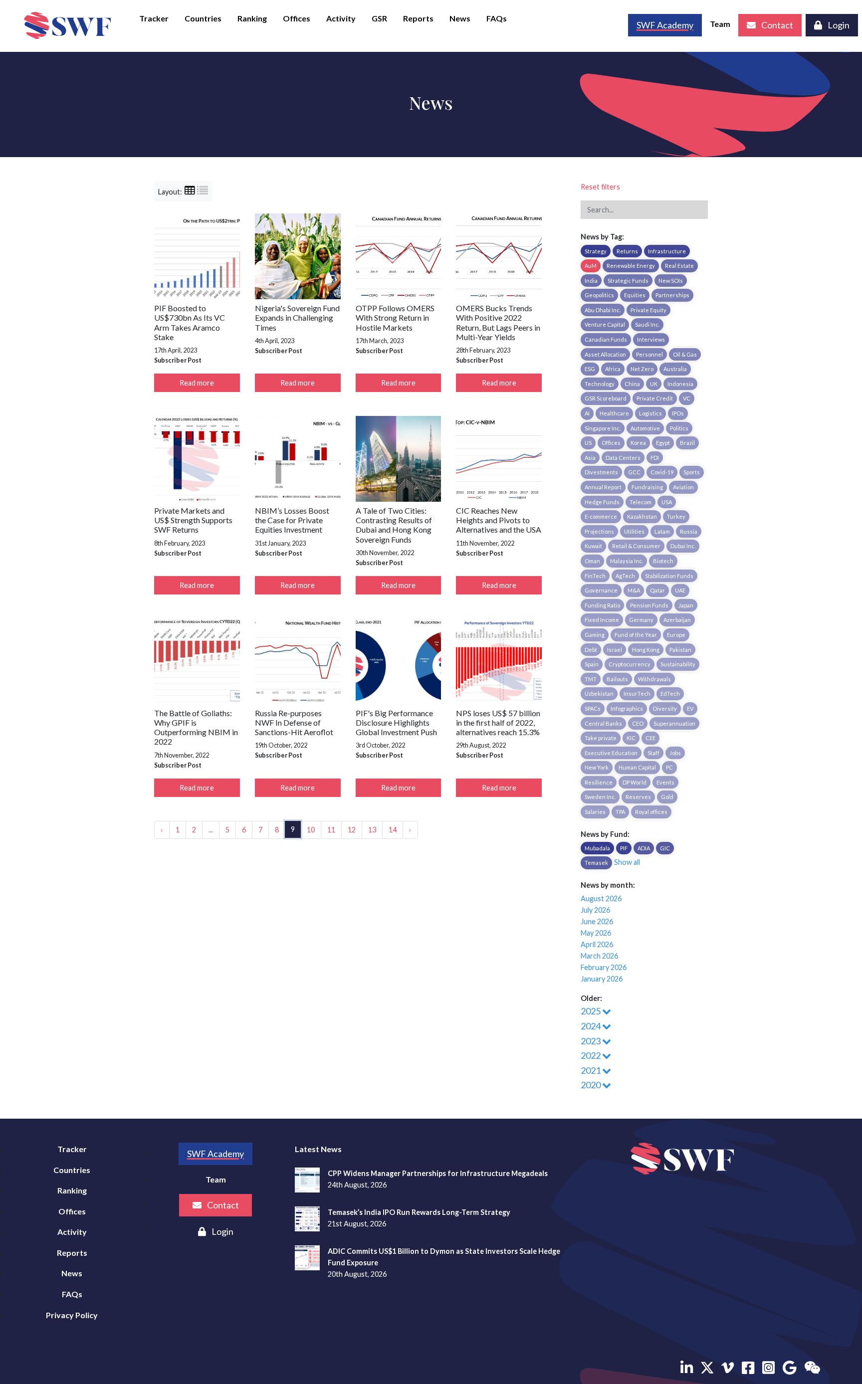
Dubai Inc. (682, 546)
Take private (601, 738)
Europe (676, 634)
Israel (614, 649)
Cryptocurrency (629, 664)
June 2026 (597, 921)
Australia (675, 369)
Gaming (595, 634)
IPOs (678, 413)
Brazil (687, 442)
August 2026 (601, 898)
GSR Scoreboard (606, 398)
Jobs (675, 753)
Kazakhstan (642, 516)
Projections (599, 531)
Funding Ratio (602, 605)
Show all (627, 862)
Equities (635, 295)
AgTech (625, 576)
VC (686, 398)
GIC (665, 848)
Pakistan (680, 649)
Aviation (683, 487)
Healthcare (614, 413)
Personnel (649, 354)
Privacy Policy (72, 1315)
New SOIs (670, 280)
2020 (591, 1084)
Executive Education (611, 753)
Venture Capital (605, 324)
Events (665, 782)
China (632, 384)
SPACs (593, 708)
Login (838, 24)
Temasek (596, 862)
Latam (662, 531)
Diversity (665, 708)
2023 (591, 1040)
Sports (691, 472)
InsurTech (637, 693)
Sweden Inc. (600, 796)
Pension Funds (649, 605)
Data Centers (623, 457)
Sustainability (677, 664)
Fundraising (647, 487)
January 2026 (602, 979)
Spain (592, 664)
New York (597, 767)
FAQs (496, 18)
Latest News (318, 1149)
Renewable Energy (631, 265)
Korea (638, 442)
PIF (624, 848)
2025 (591, 1010)
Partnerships (672, 295)
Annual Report (603, 487)
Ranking (252, 18)
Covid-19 (661, 472)
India (591, 280)
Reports (418, 18)
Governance (601, 590)
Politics (679, 428)
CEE (650, 738)
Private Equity (648, 310)
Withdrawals (654, 679)
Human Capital (637, 767)
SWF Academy (215, 1153)
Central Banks (603, 723)
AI (587, 413)
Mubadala (597, 848)
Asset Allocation (605, 354)
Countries (203, 18)
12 (352, 829)
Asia (590, 457)
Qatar (657, 590)
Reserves (638, 796)
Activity (341, 18)
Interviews (651, 339)
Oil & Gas (685, 354)
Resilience (599, 782)
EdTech (670, 693)
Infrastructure (667, 251)
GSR (379, 18)
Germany (641, 619)
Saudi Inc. (647, 324)
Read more (197, 383)
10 (311, 829)
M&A (634, 590)
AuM (591, 265)
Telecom (640, 502)
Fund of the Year (636, 634)
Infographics (627, 708)
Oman (592, 561)
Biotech (663, 561)
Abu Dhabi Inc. (603, 310)
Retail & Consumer (636, 546)
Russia (688, 531)
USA (666, 502)
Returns (627, 251)
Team (720, 23)
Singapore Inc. (603, 428)
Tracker (154, 18)
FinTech (595, 576)
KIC (631, 738)
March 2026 (599, 956)
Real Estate (679, 265)
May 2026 (596, 933)
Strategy (596, 251)
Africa (613, 369)
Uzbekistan (599, 693)
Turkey (676, 516)
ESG (590, 369)
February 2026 (604, 967)
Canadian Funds (606, 339)
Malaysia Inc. (626, 561)
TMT (591, 679)
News (459, 18)
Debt (591, 649)
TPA (620, 811)
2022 (591, 1055)
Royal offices (651, 811)
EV (690, 708)
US (588, 442)
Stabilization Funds (669, 576)
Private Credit (655, 398)
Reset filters (600, 187)
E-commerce (601, 516)
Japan (685, 605)
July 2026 (595, 910)
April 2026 (597, 944)
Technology (600, 384)
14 (393, 829)
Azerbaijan (677, 619)
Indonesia (680, 384)
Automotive (645, 428)
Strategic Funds (628, 280)
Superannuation (674, 723)
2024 (591, 1025)
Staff (653, 753)
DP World (634, 782)
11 (331, 829)
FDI (654, 457)
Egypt (663, 442)
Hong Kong (645, 649)
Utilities (634, 531)
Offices (296, 18)
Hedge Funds (602, 502)
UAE (680, 590)
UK (653, 384)
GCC (634, 472)
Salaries (595, 811)
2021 (591, 1070)
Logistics (650, 413)
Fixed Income (602, 619)
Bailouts (617, 679)
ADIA (644, 848)
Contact (776, 24)
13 (372, 829)
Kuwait (593, 546)
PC (669, 767)
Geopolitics (599, 295)
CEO (638, 723)
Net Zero (642, 369)
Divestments (601, 472)
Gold (667, 796)
